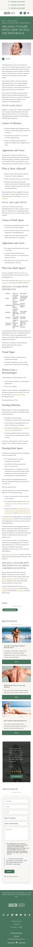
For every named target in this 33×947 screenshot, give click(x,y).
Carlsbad (4, 590)
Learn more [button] (16, 864)
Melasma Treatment (10, 610)
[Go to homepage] (11, 13)
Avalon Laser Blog (12, 21)
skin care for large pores (23, 513)
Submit (9, 871)
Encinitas (21, 590)
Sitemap (16, 936)
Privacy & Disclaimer (16, 933)
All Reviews (16, 776)
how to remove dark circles (18, 511)
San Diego (16, 588)
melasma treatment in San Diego (11, 579)
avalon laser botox (7, 519)
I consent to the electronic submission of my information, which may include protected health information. (16, 861)
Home (3, 21)
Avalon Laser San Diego (19, 394)
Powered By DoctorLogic (16, 942)
